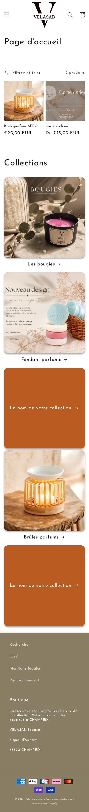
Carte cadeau (57, 126)
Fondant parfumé (41, 359)
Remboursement (24, 680)
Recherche (18, 645)
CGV (13, 656)
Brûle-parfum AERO (20, 126)
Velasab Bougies (35, 799)
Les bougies (41, 264)
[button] (7, 15)
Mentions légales (25, 669)
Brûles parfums (41, 537)
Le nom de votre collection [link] (41, 408)
